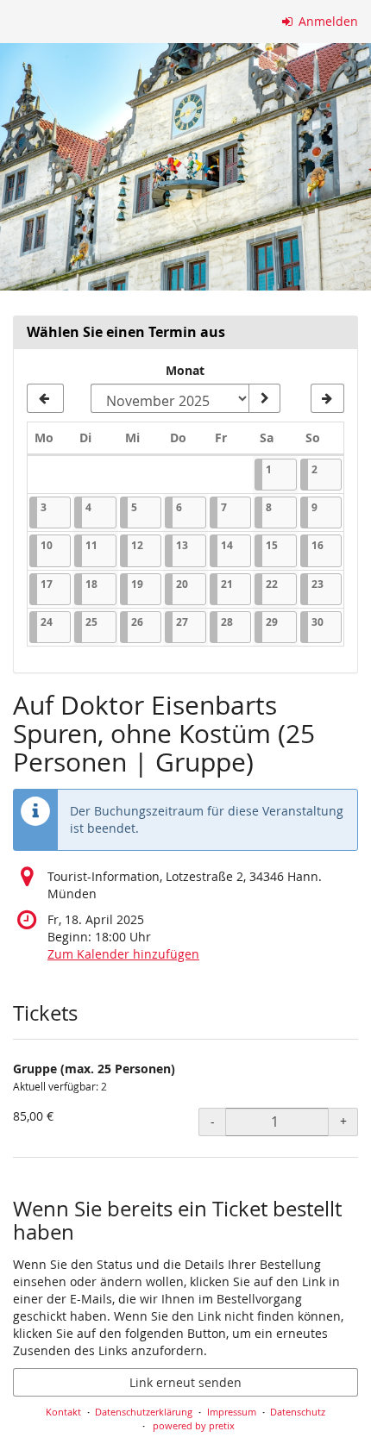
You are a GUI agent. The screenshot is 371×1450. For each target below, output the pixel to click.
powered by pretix (194, 1425)
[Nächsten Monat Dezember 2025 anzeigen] (327, 398)
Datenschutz (297, 1411)
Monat (185, 370)
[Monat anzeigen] (264, 398)
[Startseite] (185, 167)
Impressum (231, 1411)
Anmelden (326, 21)
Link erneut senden (185, 1382)
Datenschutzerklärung (143, 1411)
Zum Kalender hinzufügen (123, 954)
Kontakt (63, 1411)
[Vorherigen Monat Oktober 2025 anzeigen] (45, 398)
